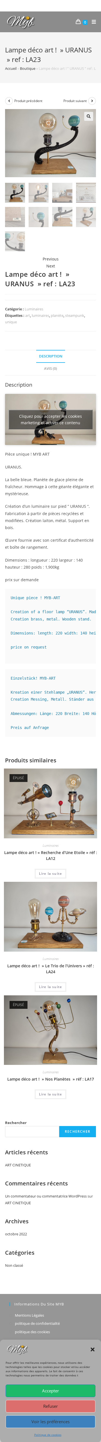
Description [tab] (50, 356)
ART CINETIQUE (18, 1165)
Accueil (11, 68)
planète (57, 315)
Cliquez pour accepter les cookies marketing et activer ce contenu (50, 419)
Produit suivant (75, 100)
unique (11, 321)
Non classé (14, 1265)
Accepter (50, 1390)
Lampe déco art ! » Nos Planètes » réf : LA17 (50, 1079)
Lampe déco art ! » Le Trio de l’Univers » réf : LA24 (50, 968)
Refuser (50, 1406)
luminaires (40, 315)
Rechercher (16, 1122)
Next (50, 266)
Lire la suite (50, 873)
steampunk (74, 315)
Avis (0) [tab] (50, 368)
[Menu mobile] (92, 21)
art (27, 315)
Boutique (27, 68)
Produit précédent (28, 100)
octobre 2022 (16, 1233)
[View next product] (92, 101)
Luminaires (34, 309)
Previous (51, 259)
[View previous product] (9, 101)
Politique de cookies (47, 1435)
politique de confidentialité (37, 1323)
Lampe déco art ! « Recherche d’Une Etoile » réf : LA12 (50, 855)
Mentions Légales (29, 1315)
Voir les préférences (50, 1421)
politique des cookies (32, 1331)
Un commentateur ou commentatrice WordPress (46, 1196)
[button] (92, 1349)
